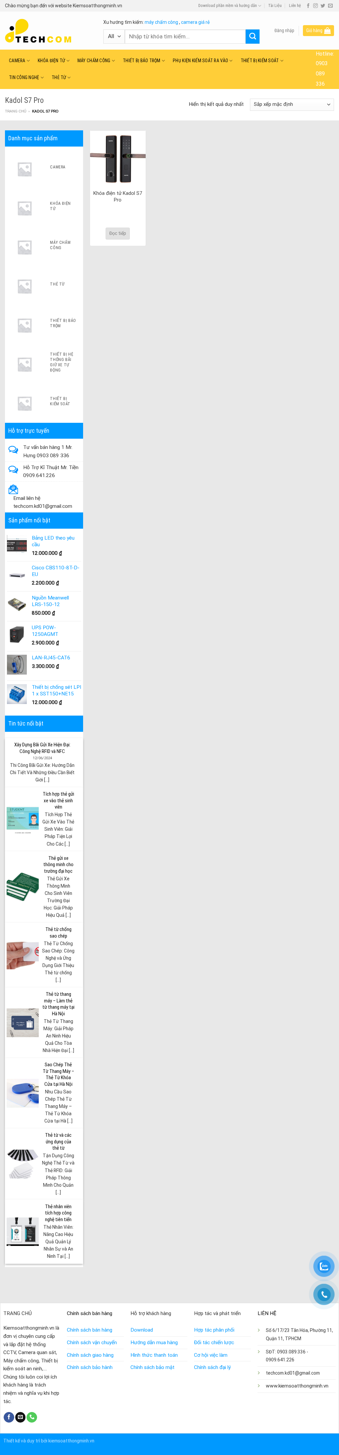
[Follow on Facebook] (308, 6)
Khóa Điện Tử (51, 60)
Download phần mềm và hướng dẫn (227, 5)
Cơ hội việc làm (210, 1355)
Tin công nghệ (24, 77)
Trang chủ (15, 111)
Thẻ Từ (59, 77)
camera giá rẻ (195, 22)
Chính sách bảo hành (90, 1367)
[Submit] (253, 36)
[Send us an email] (330, 6)
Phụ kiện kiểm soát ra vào (200, 60)
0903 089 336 (322, 73)
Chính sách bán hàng (89, 1330)
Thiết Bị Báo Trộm (142, 60)
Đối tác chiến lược (214, 1342)
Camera (17, 60)
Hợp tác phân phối (214, 1330)
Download (141, 1330)
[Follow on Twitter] (322, 6)
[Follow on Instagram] (315, 6)
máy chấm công (161, 22)
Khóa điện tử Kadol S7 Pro (117, 196)
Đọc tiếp (117, 233)
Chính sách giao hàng (90, 1355)
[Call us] (31, 1417)
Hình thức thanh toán (154, 1355)
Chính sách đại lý (212, 1367)
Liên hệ (295, 5)
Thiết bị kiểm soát (260, 60)
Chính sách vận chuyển (92, 1342)
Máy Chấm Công (94, 60)
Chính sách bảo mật (152, 1367)
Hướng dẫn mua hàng (154, 1342)
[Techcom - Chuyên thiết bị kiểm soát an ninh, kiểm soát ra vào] (49, 30)
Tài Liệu (275, 5)
